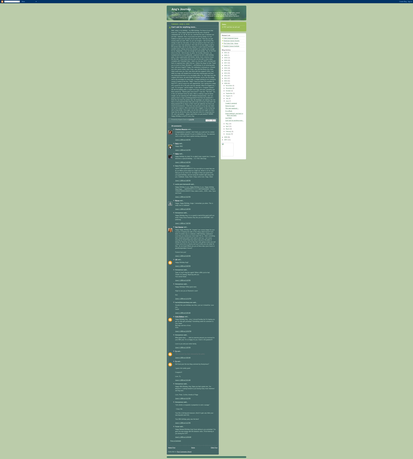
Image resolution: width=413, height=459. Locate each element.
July (227, 98)
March (228, 129)
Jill (176, 259)
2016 (226, 65)
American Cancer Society (232, 41)
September (229, 93)
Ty (176, 351)
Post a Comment (175, 441)
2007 (226, 140)
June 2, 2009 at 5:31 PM (182, 150)
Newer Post (171, 447)
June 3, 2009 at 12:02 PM (183, 331)
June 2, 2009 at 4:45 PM (182, 140)
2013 (226, 73)
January (228, 134)
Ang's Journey (181, 9)
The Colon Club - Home (231, 43)
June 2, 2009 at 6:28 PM (182, 209)
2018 (226, 60)
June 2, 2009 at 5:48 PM (182, 180)
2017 (226, 63)
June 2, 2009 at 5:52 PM (182, 197)
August (228, 96)
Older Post (214, 447)
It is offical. (228, 111)
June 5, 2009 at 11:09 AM (183, 437)
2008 (226, 137)
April (227, 126)
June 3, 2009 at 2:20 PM (182, 347)
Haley (177, 154)
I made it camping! (231, 103)
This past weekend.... (232, 108)
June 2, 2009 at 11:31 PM (183, 298)
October (228, 91)
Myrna (177, 200)
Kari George (179, 227)
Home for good (229, 106)
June (227, 101)
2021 (226, 52)
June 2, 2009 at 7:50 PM (182, 223)
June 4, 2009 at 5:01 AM (182, 380)
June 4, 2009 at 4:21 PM (182, 398)
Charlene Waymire (181, 129)
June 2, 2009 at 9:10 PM (182, 280)
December (229, 85)
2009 (226, 83)
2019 (226, 58)
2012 (226, 76)
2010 (226, 81)
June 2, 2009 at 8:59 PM (182, 266)
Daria (177, 143)
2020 (226, 55)
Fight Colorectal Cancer (231, 38)
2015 (226, 68)
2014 (226, 70)
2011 (226, 78)
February (229, 131)
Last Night (228, 118)
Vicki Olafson (179, 316)
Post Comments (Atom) (184, 452)
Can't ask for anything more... (234, 120)
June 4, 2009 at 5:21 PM (182, 423)
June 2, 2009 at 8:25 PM (182, 256)
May (227, 124)
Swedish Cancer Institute (231, 46)
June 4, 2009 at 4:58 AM (182, 357)
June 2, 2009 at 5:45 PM (182, 162)
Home (193, 447)
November (229, 88)
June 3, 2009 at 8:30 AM (182, 313)
